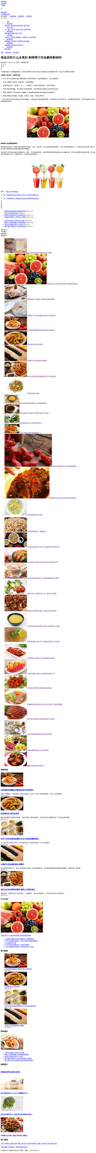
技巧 (25, 1143)
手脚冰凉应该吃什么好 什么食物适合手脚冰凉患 (43, 547)
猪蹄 (52, 1143)
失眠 (18, 1143)
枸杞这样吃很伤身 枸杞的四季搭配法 (64, 466)
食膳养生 (10, 47)
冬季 (16, 33)
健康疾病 (10, 43)
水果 (12, 191)
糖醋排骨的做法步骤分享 (35, 765)
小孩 (42, 1143)
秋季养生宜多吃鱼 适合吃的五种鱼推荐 (63, 498)
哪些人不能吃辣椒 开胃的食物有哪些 (16, 1054)
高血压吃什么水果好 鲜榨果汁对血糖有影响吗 (62, 284)
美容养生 (14, 41)
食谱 (6, 49)
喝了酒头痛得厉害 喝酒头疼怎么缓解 (39, 252)
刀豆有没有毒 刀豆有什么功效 (14, 220)
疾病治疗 (20, 45)
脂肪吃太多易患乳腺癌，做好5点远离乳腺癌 (42, 611)
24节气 (20, 33)
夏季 (9, 33)
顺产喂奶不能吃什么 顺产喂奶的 (15, 226)
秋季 (12, 33)
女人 (6, 29)
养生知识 (10, 23)
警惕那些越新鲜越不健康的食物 (15, 211)
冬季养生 (7, 1143)
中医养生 (10, 35)
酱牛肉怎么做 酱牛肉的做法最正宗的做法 (41, 719)
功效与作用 (32, 37)
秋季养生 (34, 1143)
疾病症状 (14, 45)
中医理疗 (25, 37)
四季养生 (10, 31)
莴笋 (55, 1143)
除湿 (28, 1143)
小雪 (22, 1143)
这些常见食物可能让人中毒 (13, 224)
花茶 (48, 1143)
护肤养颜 (20, 41)
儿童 (21, 29)
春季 (6, 33)
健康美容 (10, 39)
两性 (29, 29)
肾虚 (45, 1143)
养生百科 (27, 25)
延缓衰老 (13, 16)
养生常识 (7, 25)
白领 (17, 29)
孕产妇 (13, 29)
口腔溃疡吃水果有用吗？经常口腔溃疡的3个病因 (43, 626)
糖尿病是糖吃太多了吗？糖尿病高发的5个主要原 (43, 641)
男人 (9, 29)
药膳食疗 (19, 37)
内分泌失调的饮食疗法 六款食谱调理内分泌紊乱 (43, 578)
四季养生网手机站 (21, 1147)
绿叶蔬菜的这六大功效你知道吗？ (31, 423)
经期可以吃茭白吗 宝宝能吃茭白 (15, 215)
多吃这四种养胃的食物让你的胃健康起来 (33, 403)
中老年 (25, 29)
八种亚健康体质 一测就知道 (36, 531)
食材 (9, 49)
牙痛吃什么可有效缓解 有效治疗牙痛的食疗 (41, 315)
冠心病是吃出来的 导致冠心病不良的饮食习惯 (42, 562)
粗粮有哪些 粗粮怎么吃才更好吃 (38, 750)
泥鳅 (38, 1143)
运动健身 (27, 41)
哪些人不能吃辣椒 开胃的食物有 (15, 222)
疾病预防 (7, 45)
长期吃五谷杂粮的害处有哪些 (37, 360)
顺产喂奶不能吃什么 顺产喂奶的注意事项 (18, 1058)
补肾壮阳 (29, 16)
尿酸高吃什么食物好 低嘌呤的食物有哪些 (41, 299)
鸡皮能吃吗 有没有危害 (35, 344)
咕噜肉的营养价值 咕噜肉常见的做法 (39, 688)
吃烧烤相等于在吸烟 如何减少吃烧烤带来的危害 (23, 198)
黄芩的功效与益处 (33, 393)
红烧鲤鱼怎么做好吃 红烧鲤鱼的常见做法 (41, 658)
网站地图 (4, 12)
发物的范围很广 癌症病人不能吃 (15, 217)
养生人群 (10, 27)
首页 (8, 21)
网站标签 (11, 1147)
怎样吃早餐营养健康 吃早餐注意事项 (39, 734)
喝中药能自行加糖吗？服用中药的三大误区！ (35, 413)
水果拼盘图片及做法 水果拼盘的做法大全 (41, 673)
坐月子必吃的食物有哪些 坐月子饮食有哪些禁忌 (20, 839)
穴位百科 (12, 37)
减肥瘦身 (7, 41)
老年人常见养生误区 (11, 213)
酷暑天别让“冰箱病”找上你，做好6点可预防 (41, 593)
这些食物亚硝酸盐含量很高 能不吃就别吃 (41, 330)
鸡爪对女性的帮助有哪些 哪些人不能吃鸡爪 (41, 376)
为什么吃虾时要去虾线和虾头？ (30, 433)
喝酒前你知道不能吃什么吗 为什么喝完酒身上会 (23, 195)
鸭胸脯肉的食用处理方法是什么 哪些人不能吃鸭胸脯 (44, 704)
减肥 (12, 1143)
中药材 (6, 37)
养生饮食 (14, 25)
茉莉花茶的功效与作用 (34, 515)
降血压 (16, 191)
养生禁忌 (20, 25)
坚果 (15, 1143)
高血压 (8, 191)
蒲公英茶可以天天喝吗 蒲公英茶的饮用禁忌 (18, 1060)
